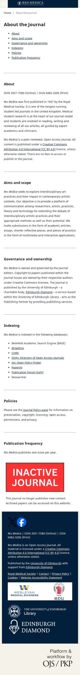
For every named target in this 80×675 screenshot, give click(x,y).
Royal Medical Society (22, 574)
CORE (15, 353)
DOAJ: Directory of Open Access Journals (38, 358)
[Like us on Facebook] (21, 525)
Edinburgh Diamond (39, 292)
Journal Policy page (35, 410)
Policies (16, 53)
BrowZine (18, 348)
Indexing (17, 48)
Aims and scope (22, 38)
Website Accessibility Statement (41, 577)
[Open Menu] (4, 4)
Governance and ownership (30, 43)
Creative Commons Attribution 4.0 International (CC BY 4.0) (39, 551)
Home (7, 13)
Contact (44, 574)
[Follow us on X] (12, 525)
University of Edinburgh (46, 563)
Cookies (13, 577)
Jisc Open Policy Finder (26, 362)
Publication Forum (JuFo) (27, 372)
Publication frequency (26, 58)
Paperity (17, 367)
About (15, 33)
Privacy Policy (60, 574)
